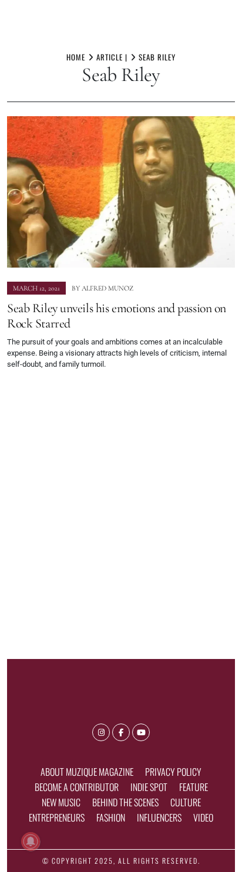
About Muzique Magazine (87, 772)
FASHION (110, 817)
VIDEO (203, 817)
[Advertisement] (121, 509)
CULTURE (185, 802)
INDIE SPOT (148, 787)
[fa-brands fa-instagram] (101, 732)
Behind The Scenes (125, 802)
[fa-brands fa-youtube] (141, 732)
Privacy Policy (173, 772)
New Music (61, 802)
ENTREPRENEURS (57, 817)
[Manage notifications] (30, 841)
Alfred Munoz (107, 288)
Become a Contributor (77, 787)
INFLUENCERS (159, 817)
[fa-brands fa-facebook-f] (121, 732)
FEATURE (193, 787)
